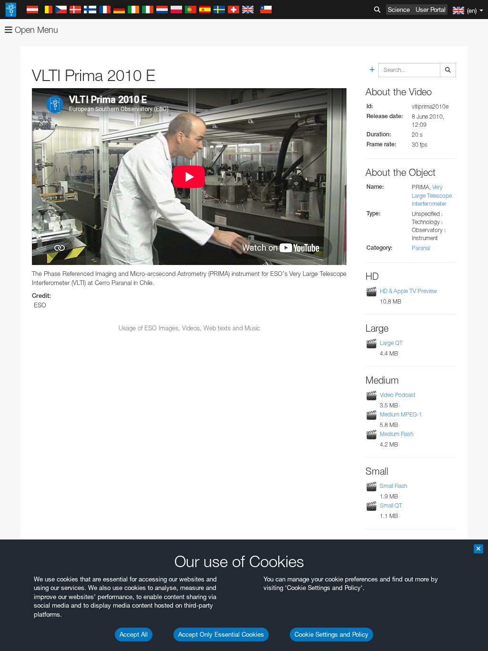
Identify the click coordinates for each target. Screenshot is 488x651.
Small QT (391, 505)
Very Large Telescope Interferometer (432, 195)
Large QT (391, 342)
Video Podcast (398, 394)
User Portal (431, 9)
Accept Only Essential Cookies (221, 634)
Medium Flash (396, 433)
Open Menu (35, 30)
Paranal (421, 248)
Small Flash (393, 485)
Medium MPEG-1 (401, 414)
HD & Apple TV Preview (408, 291)
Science (399, 9)
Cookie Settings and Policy (331, 634)
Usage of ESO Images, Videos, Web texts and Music (189, 328)
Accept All (134, 634)
